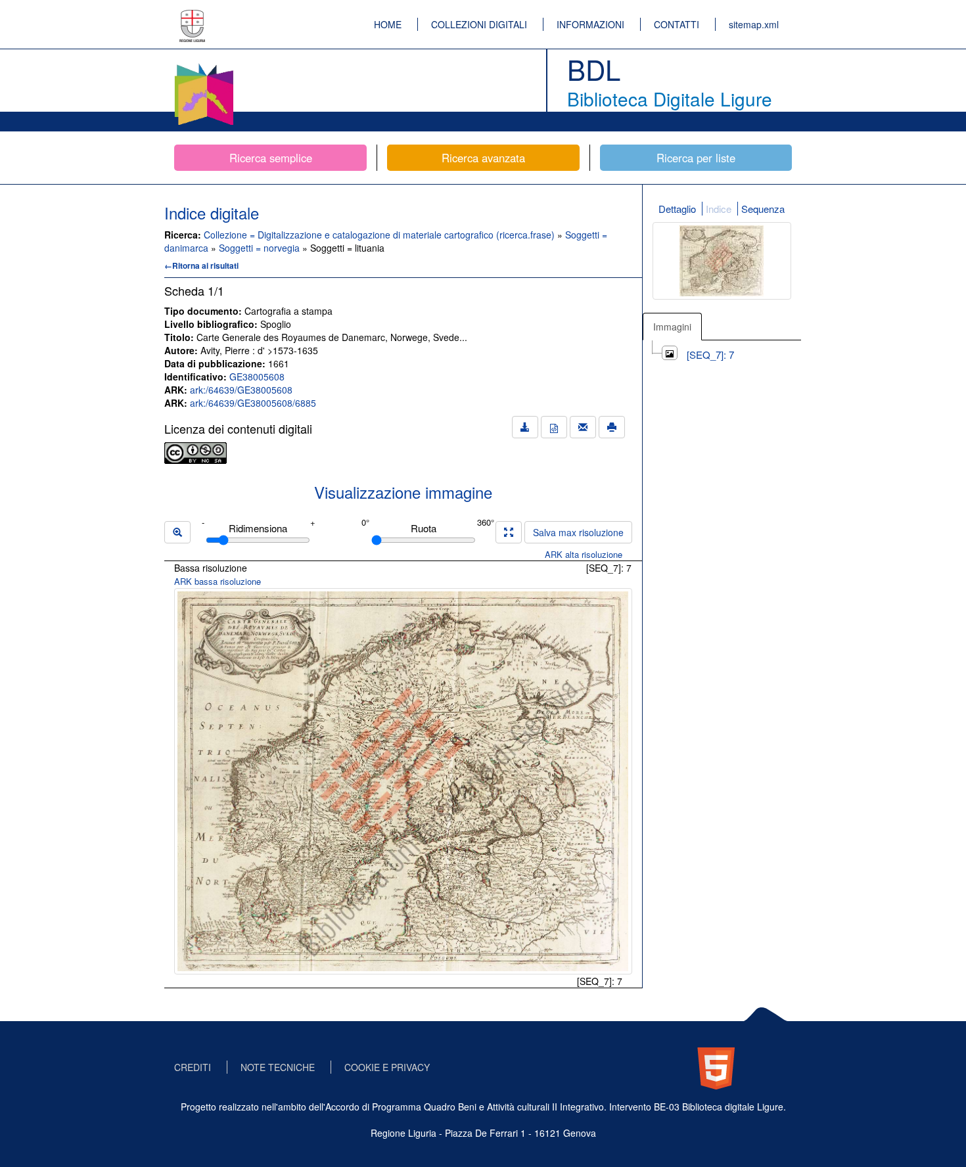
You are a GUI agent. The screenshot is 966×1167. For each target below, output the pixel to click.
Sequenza (763, 209)
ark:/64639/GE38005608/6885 (253, 402)
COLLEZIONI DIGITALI (479, 24)
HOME (388, 24)
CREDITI (192, 1067)
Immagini (672, 326)
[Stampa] (612, 427)
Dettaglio (677, 209)
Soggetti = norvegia (260, 247)
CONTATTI (676, 24)
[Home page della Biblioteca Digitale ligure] (203, 65)
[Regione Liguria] (192, 16)
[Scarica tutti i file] (525, 427)
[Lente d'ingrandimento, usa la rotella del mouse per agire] (177, 532)
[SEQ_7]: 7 (710, 354)
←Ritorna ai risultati (201, 265)
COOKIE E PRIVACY (387, 1067)
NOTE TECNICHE (278, 1067)
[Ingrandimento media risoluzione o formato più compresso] (508, 532)
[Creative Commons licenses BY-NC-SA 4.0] (195, 451)
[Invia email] (583, 427)
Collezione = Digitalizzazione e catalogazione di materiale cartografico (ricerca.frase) (380, 234)
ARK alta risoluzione (583, 554)
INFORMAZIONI (590, 24)
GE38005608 (257, 376)
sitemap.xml (754, 24)
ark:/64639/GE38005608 (241, 389)
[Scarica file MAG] (554, 427)
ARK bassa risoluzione (217, 581)
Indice (718, 209)
